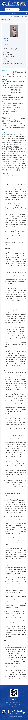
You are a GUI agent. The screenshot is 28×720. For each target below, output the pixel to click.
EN (25, 9)
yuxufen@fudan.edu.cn (14, 56)
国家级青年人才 (23, 16)
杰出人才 (18, 16)
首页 (14, 16)
